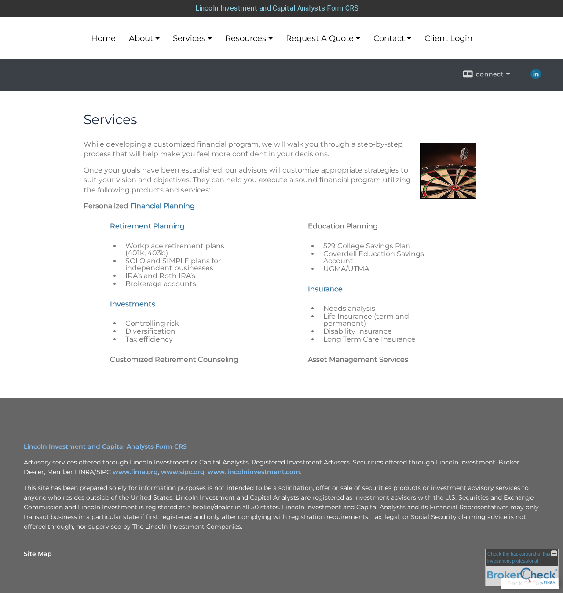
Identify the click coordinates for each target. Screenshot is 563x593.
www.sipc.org (183, 472)
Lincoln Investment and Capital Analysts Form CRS (276, 8)
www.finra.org (135, 472)
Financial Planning (162, 206)
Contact (389, 38)
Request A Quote (320, 38)
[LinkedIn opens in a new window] (535, 77)
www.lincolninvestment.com (254, 472)
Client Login (448, 38)
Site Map (38, 554)
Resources (245, 38)
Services (189, 38)
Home (103, 38)
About (141, 38)
